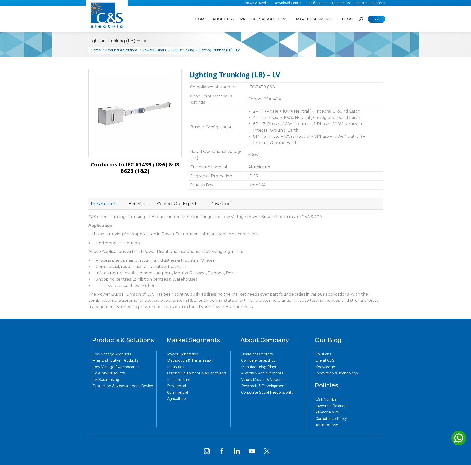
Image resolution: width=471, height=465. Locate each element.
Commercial (177, 392)
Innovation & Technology (336, 373)
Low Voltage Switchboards (115, 367)
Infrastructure (178, 379)
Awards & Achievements (262, 373)
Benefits (137, 203)
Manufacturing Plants (259, 367)
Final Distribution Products (115, 360)
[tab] (103, 204)
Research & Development (263, 386)
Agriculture (176, 399)
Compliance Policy (331, 418)
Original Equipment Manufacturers (196, 373)
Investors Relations (331, 406)
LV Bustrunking (106, 379)
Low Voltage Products (112, 354)
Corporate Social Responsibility (267, 392)
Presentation (103, 203)
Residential (176, 386)
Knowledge (325, 367)
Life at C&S (324, 360)
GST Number (326, 399)
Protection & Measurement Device (123, 386)
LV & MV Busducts (109, 373)
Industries (175, 367)
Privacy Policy (327, 412)
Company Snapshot (258, 360)
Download (220, 203)
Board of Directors (257, 354)
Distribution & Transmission (190, 360)
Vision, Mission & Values (261, 379)
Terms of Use (326, 425)
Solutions (323, 354)
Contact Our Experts (177, 203)
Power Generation (182, 354)
